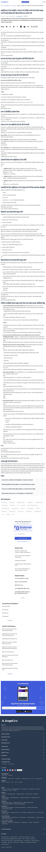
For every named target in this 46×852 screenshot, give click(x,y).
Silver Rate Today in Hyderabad (7, 807)
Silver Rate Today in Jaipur (7, 808)
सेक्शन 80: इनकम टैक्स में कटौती (21, 581)
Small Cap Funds (17, 822)
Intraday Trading (4, 505)
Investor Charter (27, 840)
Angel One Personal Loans (18, 840)
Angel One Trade (11, 778)
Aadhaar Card (4, 511)
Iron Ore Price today (39, 812)
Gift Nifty (15, 790)
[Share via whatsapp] (10, 26)
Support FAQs (12, 763)
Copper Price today (5, 812)
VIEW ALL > (23, 597)
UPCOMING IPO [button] (4, 755)
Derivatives (23, 505)
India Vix (10, 790)
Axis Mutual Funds (22, 817)
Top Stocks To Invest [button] (6, 759)
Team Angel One (19, 16)
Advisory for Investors (35, 840)
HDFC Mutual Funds (31, 817)
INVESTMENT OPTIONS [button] (5, 736)
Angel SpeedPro (18, 778)
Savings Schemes (30, 508)
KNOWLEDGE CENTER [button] (5, 742)
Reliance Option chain (35, 797)
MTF (13, 514)
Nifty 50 (3, 788)
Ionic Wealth (10, 775)
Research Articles (12, 511)
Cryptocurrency (20, 511)
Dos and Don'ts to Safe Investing (24, 836)
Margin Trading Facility (26, 778)
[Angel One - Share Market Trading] (4, 2)
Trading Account (30, 502)
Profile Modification (37, 511)
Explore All (10, 620)
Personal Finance (29, 511)
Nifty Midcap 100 (31, 788)
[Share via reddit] (24, 26)
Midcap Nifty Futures (20, 793)
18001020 (5, 763)
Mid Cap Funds (36, 822)
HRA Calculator (5, 613)
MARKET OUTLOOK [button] (5, 752)
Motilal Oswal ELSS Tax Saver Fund (9, 638)
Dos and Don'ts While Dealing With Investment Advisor (11, 838)
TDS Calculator (5, 616)
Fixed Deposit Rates (39, 778)
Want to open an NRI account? (23, 541)
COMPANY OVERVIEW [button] (5, 733)
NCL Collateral (4, 842)
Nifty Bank (8, 788)
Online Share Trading (39, 502)
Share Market (12, 505)
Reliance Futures (29, 793)
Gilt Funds (30, 822)
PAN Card (37, 508)
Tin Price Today (5, 813)
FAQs (23, 838)
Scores (33, 836)
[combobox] (25, 16)
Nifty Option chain (5, 797)
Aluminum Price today (15, 812)
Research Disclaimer (5, 836)
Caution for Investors (5, 844)
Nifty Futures (4, 793)
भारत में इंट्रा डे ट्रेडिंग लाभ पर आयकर (21, 578)
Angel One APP (4, 778)
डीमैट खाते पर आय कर (19, 585)
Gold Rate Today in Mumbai (7, 802)
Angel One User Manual (21, 502)
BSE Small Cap (4, 790)
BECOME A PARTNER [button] (5, 749)
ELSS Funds (4, 822)
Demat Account (4, 502)
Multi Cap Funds (5, 823)
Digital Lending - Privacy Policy (7, 840)
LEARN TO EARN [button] (4, 746)
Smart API (8, 514)
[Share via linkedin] (21, 26)
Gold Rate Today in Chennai (28, 802)
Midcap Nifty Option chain (25, 797)
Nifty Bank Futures (11, 793)
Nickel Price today (31, 812)
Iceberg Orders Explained (20, 560)
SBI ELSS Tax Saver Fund (7, 660)
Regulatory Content (13, 836)
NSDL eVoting (16, 842)
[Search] (42, 2)
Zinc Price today (23, 812)
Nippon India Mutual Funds (7, 818)
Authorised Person (15, 508)
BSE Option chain (5, 798)
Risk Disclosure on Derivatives (31, 842)
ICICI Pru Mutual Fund (40, 817)
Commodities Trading (5, 508)
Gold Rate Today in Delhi (17, 802)
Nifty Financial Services (16, 788)
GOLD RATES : (4, 801)
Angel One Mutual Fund (6, 817)
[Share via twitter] (13, 26)
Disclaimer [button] (3, 833)
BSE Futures (35, 793)
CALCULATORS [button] (4, 739)
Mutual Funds (12, 502)
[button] (23, 480)
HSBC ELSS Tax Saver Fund (8, 651)
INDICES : (3, 787)
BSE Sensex (38, 788)
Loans (3, 514)
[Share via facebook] (17, 26)
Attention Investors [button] (6, 829)
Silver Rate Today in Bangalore (20, 807)
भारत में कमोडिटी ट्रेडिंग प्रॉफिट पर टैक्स (22, 588)
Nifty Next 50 (24, 788)
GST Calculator (5, 609)
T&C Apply (27, 838)
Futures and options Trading (32, 505)
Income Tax (23, 508)
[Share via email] (28, 26)
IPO (18, 505)
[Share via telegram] (6, 26)
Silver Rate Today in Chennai (32, 807)
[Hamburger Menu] (44, 2)
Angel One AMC (4, 775)
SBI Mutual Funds (15, 817)
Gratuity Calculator (6, 606)
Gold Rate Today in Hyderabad (7, 803)
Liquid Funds (10, 822)
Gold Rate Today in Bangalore (19, 803)
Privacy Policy (32, 838)
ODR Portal (22, 842)
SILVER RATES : (4, 806)
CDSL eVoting (10, 842)
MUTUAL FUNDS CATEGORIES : (7, 821)
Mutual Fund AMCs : (5, 816)
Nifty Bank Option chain (14, 797)
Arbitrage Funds (24, 822)
